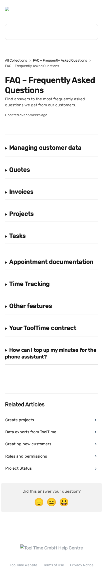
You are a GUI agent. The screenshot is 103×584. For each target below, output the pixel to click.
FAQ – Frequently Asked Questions (60, 60)
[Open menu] (93, 9)
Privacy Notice (82, 565)
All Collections (16, 60)
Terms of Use (53, 565)
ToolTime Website (23, 565)
